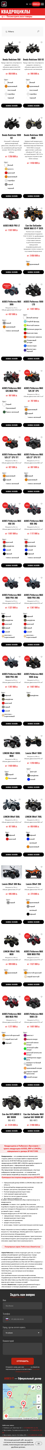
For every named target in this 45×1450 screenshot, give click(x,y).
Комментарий (8, 1340)
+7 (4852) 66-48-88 (35, 1435)
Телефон (6, 1313)
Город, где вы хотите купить (14, 1327)
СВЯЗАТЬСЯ (36, 4)
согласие (27, 1367)
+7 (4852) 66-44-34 (31, 1428)
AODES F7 (9, 1378)
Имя (4, 1300)
